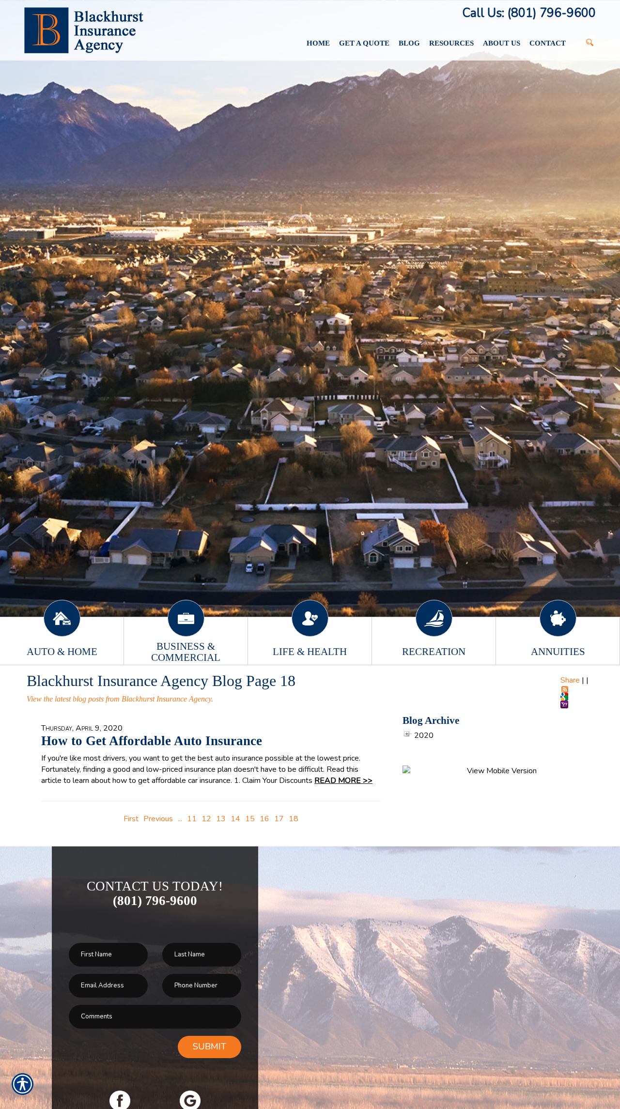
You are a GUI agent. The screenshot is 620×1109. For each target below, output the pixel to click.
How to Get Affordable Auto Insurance (151, 741)
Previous (158, 818)
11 (192, 818)
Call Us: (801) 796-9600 (529, 13)
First (131, 818)
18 (293, 818)
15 (250, 818)
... (180, 818)
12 (206, 818)
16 (264, 818)
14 (235, 818)
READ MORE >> (343, 780)
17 (279, 818)
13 (221, 818)
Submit (209, 1046)
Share (570, 680)
